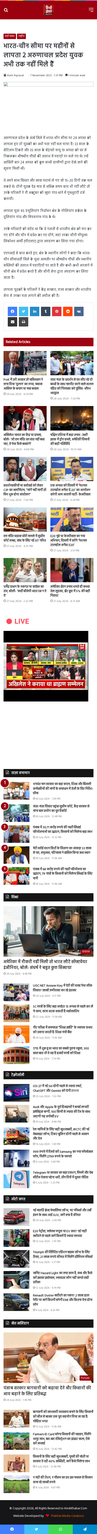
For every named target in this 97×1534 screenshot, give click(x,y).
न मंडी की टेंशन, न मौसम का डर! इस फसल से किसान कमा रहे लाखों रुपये (63, 1480)
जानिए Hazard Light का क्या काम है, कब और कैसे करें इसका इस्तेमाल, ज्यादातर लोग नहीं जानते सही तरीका (62, 1278)
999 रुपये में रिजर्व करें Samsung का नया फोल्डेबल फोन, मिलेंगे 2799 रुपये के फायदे (63, 1154)
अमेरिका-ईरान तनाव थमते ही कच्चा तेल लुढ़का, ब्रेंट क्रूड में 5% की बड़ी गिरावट (70, 591)
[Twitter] (23, 311)
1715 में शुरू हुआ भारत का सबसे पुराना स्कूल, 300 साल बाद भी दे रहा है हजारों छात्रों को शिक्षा (61, 1051)
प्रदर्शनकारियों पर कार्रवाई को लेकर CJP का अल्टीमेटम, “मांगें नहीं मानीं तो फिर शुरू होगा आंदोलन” (25, 490)
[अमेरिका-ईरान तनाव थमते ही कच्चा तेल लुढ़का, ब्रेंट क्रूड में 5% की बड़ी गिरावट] (71, 570)
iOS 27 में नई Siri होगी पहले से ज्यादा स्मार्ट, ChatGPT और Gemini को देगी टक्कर (57, 1089)
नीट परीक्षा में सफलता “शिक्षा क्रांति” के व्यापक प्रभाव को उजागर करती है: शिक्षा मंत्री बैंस (62, 1030)
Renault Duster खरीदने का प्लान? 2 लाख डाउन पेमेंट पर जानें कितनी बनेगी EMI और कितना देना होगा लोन (62, 1300)
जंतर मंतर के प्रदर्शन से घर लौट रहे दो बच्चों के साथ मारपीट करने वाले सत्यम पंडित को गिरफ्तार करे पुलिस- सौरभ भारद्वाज (71, 386)
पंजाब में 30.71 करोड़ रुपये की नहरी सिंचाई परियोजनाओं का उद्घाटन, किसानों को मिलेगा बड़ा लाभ (62, 830)
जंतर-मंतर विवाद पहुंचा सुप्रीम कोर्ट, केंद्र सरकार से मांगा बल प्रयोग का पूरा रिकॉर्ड (61, 809)
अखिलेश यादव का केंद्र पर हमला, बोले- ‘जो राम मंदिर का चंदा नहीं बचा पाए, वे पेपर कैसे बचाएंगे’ (24, 439)
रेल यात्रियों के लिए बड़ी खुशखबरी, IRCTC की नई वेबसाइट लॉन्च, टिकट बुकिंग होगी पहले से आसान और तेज (61, 1134)
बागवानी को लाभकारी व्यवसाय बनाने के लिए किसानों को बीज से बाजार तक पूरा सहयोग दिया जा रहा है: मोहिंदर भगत (63, 1416)
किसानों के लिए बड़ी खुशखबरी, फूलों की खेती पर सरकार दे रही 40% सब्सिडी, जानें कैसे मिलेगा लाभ (61, 1459)
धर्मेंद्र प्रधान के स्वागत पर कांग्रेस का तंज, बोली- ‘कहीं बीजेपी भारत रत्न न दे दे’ (25, 591)
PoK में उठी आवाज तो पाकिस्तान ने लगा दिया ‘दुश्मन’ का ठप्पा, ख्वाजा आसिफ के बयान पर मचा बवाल (23, 384)
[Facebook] (12, 311)
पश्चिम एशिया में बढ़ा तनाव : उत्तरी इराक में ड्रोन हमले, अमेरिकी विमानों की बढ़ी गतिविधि (69, 439)
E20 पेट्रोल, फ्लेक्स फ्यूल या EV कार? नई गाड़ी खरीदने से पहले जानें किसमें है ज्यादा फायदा (60, 1234)
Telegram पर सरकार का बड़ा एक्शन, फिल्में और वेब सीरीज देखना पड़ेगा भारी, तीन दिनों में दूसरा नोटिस (63, 1175)
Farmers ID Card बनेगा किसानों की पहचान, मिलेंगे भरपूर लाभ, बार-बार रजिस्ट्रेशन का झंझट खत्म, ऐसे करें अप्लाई (62, 1439)
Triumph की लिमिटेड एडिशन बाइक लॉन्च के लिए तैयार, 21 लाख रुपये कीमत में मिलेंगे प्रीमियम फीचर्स (63, 1255)
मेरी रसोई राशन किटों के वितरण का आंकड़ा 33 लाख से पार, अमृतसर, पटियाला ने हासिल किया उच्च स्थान (62, 851)
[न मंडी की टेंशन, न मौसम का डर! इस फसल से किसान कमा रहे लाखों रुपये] (16, 1484)
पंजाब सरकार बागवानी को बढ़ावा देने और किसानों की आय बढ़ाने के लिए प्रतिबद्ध (47, 1391)
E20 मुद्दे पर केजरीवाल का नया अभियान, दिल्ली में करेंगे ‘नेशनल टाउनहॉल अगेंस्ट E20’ (68, 541)
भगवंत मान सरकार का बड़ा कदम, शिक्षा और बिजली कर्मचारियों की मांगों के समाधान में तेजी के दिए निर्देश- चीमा (63, 788)
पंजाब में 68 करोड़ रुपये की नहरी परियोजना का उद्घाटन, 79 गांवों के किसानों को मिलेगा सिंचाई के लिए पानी (63, 874)
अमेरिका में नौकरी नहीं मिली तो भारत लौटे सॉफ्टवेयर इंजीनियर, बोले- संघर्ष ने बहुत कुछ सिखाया (45, 965)
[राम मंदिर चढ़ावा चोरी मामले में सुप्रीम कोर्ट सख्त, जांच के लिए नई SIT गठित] (25, 519)
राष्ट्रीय (21, 36)
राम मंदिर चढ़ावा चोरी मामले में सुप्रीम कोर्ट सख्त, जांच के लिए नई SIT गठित (25, 538)
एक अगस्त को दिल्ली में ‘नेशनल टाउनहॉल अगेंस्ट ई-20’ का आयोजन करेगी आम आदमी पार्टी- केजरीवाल (70, 490)
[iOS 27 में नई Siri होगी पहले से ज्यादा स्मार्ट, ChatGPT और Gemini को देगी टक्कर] (16, 1093)
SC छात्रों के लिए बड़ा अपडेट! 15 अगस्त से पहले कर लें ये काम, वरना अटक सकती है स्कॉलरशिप (63, 1009)
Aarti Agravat (15, 75)
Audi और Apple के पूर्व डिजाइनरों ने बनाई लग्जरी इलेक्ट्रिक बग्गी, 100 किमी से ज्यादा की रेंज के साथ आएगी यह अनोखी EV (61, 1111)
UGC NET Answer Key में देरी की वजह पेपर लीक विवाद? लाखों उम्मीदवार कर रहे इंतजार (62, 988)
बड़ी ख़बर (10, 36)
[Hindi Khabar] (48, 10)
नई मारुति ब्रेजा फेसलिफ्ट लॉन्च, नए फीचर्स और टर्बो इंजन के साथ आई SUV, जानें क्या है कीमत (62, 1213)
